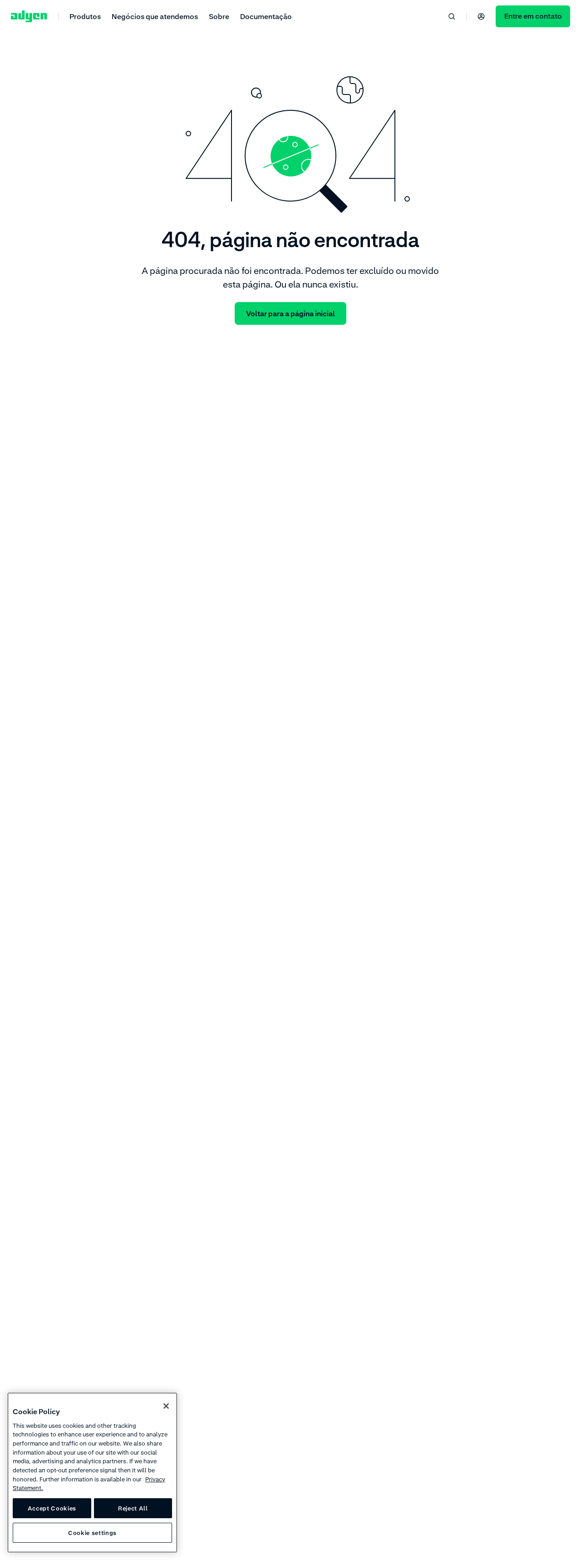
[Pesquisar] (451, 16)
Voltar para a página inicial (290, 313)
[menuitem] (85, 16)
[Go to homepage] (29, 16)
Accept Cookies (52, 1508)
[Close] (166, 1406)
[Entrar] (481, 16)
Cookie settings (92, 1532)
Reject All (133, 1508)
